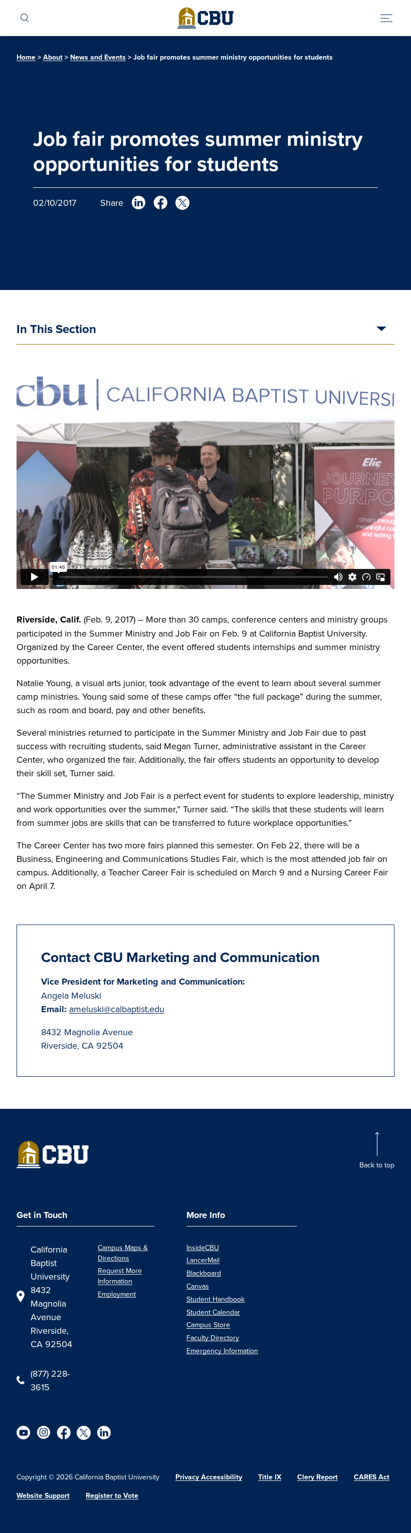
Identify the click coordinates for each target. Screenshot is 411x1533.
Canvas (197, 1286)
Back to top (376, 1165)
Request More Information (120, 1276)
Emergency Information (222, 1351)
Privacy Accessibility (208, 1477)
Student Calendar (213, 1312)
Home (26, 57)
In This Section (56, 330)
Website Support (43, 1495)
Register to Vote (112, 1495)
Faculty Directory (212, 1338)
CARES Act (371, 1477)
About (53, 57)
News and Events (98, 57)
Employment (117, 1294)
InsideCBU (202, 1248)
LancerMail (203, 1260)
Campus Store (208, 1325)
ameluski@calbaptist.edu (116, 1009)
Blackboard (203, 1273)
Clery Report (317, 1477)
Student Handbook (215, 1299)
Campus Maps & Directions (123, 1253)
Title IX (269, 1477)
